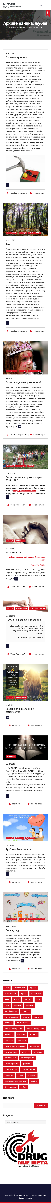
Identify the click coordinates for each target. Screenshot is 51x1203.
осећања (21, 1034)
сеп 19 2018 (10, 473)
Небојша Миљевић (18, 193)
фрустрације (10, 1087)
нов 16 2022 (11, 240)
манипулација (23, 1023)
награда (9, 1034)
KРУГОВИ (16, 725)
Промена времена (16, 57)
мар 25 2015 (11, 926)
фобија (34, 1081)
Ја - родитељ (11, 233)
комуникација (11, 1017)
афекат (33, 988)
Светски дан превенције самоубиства (20, 710)
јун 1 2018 (10, 548)
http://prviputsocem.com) (24, 491)
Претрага (8, 1097)
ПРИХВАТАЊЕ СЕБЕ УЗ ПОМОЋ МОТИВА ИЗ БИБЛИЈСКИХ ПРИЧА (24, 769)
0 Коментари (39, 193)
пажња (33, 1034)
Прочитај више (12, 185)
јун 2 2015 (10, 845)
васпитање (36, 994)
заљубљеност (11, 1011)
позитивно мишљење (15, 1046)
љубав (23, 1087)
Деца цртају (12, 930)
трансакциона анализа (15, 1081)
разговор (27, 1064)
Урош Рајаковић (18, 505)
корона (26, 1017)
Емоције (23, 233)
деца (7, 1005)
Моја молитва (14, 552)
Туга (8, 244)
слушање (9, 1075)
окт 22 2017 (10, 616)
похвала (38, 1052)
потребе (25, 1052)
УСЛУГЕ (30, 466)
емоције (17, 1005)
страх (20, 1075)
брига (23, 994)
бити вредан (10, 994)
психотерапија (27, 1058)
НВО (7, 988)
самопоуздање (28, 1069)
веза (7, 999)
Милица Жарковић (18, 435)
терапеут (32, 1075)
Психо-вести (21, 697)
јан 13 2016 (10, 764)
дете (38, 999)
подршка (21, 1040)
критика (38, 1017)
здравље (25, 1011)
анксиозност (19, 988)
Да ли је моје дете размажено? (23, 382)
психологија (10, 1058)
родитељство (11, 1069)
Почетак (12, 27)
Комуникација (34, 233)
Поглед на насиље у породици (23, 619)
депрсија (28, 999)
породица (34, 1046)
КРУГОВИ (10, 466)
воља (16, 999)
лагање (8, 1023)
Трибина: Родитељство (19, 849)
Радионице (20, 466)
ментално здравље (13, 1029)
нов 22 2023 (10, 53)
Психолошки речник (37, 608)
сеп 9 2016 (10, 705)
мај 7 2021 (10, 378)
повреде (9, 1040)
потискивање (11, 1052)
